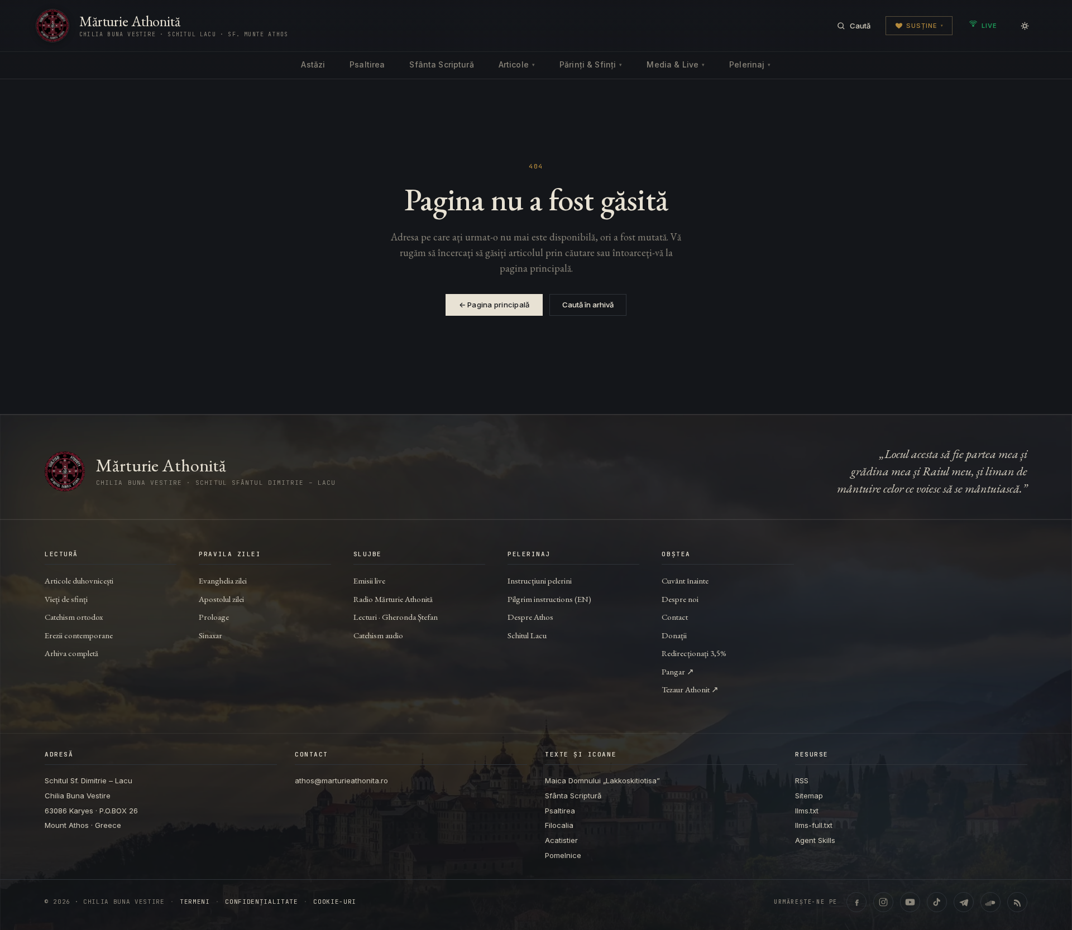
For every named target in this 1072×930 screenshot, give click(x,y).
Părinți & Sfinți (590, 64)
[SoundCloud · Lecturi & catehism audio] (990, 902)
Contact (675, 616)
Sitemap (809, 795)
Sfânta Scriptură (441, 64)
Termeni (195, 902)
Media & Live (676, 64)
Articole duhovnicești (79, 580)
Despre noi (680, 599)
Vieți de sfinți (66, 599)
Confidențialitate (261, 902)
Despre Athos (530, 616)
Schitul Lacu (527, 635)
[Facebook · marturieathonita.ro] (856, 902)
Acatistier (561, 840)
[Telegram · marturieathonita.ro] (964, 902)
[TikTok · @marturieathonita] (937, 902)
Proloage (214, 616)
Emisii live (369, 580)
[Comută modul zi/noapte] (1024, 25)
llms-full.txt (813, 825)
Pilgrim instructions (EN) (549, 599)
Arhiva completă (71, 653)
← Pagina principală (494, 304)
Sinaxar (210, 635)
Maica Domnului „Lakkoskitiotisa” (602, 780)
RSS (801, 780)
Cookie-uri (334, 902)
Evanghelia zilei (223, 580)
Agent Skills (815, 840)
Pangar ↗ (678, 671)
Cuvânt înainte (685, 580)
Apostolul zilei (221, 599)
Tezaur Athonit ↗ (690, 689)
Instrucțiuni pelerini (540, 580)
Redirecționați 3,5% (694, 653)
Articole (517, 64)
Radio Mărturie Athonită (393, 599)
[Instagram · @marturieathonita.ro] (883, 902)
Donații (674, 635)
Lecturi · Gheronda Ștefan (395, 616)
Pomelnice (563, 855)
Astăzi (313, 64)
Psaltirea (367, 64)
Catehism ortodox (74, 616)
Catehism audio (378, 635)
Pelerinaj (749, 64)
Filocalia (559, 825)
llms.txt (807, 810)
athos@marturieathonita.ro (341, 780)
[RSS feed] (1017, 902)
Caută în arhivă (588, 304)
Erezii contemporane (79, 635)
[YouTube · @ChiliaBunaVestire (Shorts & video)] (910, 902)
